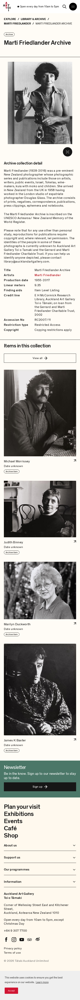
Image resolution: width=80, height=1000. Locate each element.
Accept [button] (11, 990)
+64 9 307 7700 (15, 931)
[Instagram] (14, 939)
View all (38, 358)
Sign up (37, 787)
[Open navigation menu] (73, 6)
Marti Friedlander (48, 275)
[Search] (64, 6)
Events (13, 821)
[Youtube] (21, 939)
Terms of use (12, 952)
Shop (11, 835)
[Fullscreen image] (67, 152)
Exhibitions (19, 814)
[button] (40, 422)
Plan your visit (22, 807)
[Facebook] (6, 939)
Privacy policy (13, 948)
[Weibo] (37, 939)
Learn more (42, 982)
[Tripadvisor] (29, 939)
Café (10, 828)
